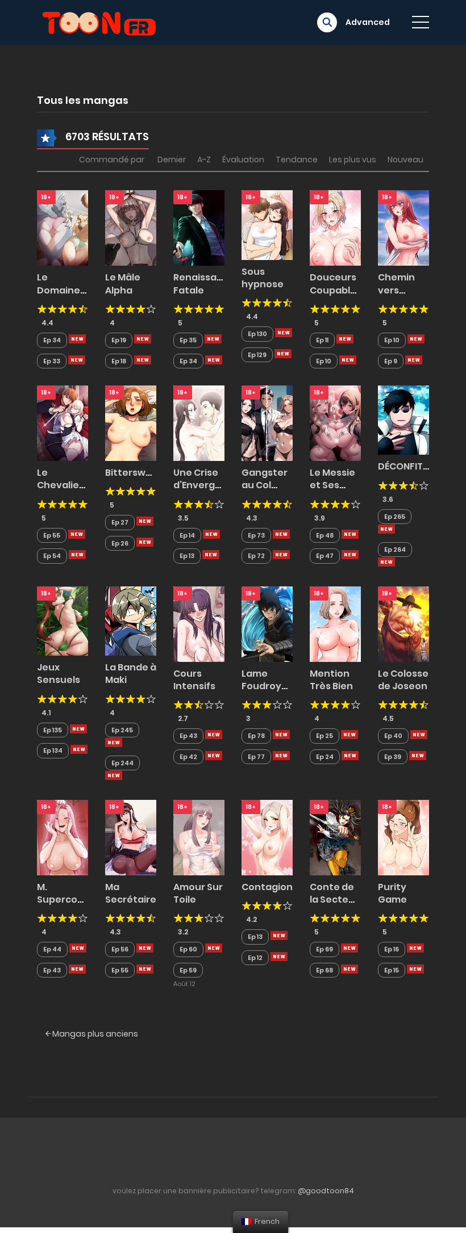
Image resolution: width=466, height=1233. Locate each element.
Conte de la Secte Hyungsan (334, 899)
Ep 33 (51, 361)
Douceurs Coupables (335, 283)
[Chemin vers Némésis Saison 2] (403, 227)
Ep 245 (122, 730)
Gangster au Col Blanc (265, 485)
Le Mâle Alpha (122, 283)
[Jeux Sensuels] (62, 620)
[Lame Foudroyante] (267, 623)
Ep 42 (188, 756)
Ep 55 (51, 535)
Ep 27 (119, 522)
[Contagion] (267, 836)
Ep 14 (187, 535)
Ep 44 (52, 949)
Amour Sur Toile (198, 893)
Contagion (267, 887)
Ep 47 (325, 555)
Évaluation (243, 159)
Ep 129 (257, 354)
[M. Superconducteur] (62, 836)
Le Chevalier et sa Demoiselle (63, 491)
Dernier (171, 159)
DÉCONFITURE (408, 466)
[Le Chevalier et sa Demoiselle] (62, 422)
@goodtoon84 (326, 1191)
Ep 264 (395, 549)
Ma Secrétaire (130, 893)
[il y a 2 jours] (416, 338)
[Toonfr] (99, 21)
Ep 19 (118, 340)
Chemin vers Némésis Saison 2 (398, 296)
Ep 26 (119, 543)
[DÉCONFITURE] (403, 419)
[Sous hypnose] (267, 224)
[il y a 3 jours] (386, 529)
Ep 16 (391, 949)
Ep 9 (390, 361)
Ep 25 (324, 735)
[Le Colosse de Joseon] (403, 623)
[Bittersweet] (130, 422)
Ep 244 (122, 763)
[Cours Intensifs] (198, 623)
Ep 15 (391, 970)
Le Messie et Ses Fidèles (332, 485)
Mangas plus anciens (94, 1033)
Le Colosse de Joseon (403, 680)
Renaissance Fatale (204, 283)
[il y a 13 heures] (77, 338)
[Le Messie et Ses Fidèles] (335, 422)
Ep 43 (188, 735)
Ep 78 (256, 735)
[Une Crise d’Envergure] (198, 422)
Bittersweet (134, 472)
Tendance (297, 159)
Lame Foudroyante (273, 680)
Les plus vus (352, 159)
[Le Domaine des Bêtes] (62, 227)
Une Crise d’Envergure (202, 479)
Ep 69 (324, 949)
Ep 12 (255, 957)
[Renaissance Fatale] (198, 227)
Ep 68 (324, 970)
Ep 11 (322, 340)
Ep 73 (256, 535)
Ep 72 (256, 555)
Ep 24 (325, 756)
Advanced (368, 22)
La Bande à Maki (130, 673)
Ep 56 (119, 949)
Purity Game (392, 893)
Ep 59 (188, 970)
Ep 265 (394, 516)
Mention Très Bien (331, 680)
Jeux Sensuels (58, 673)
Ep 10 (323, 361)
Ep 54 (52, 555)
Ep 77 (256, 756)
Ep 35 (188, 340)
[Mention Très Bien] (335, 623)
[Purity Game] (403, 836)
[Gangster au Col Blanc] (267, 422)
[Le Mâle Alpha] (130, 227)
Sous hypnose (263, 278)
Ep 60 (188, 949)
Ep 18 (118, 361)
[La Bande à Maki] (130, 620)
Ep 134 (53, 750)
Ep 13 (187, 555)
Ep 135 (52, 730)
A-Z (204, 159)
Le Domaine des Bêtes (60, 290)
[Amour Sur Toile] (198, 836)
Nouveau (405, 159)
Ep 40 (393, 735)
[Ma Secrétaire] (130, 836)
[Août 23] (213, 948)
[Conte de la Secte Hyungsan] (335, 836)
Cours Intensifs (194, 680)
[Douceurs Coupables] (335, 227)
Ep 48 (325, 535)
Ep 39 (392, 756)
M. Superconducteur (80, 893)
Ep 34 (52, 340)
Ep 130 (257, 333)
